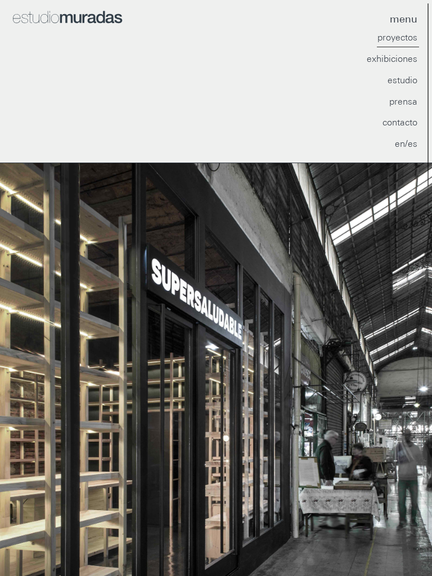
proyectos (397, 37)
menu (403, 19)
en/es (406, 143)
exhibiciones (392, 58)
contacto (399, 122)
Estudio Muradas (112, 17)
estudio (402, 80)
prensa (403, 101)
